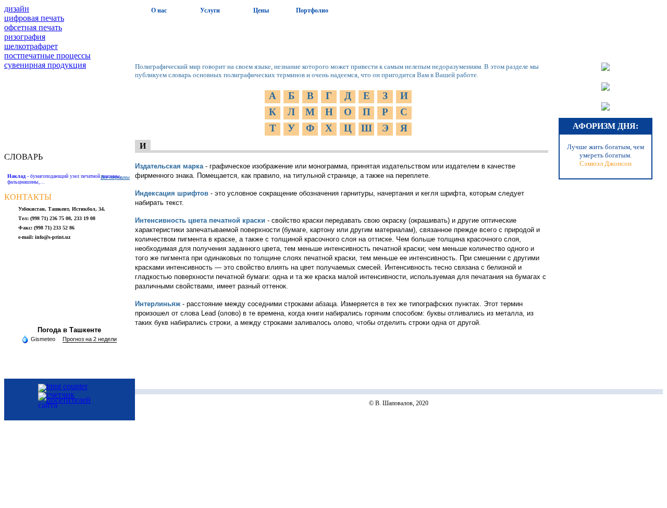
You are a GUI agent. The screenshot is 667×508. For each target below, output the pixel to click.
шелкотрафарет (31, 46)
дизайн (16, 8)
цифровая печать (34, 18)
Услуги (210, 10)
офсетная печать (33, 27)
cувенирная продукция (45, 65)
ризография (24, 36)
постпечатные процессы (47, 55)
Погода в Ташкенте (69, 330)
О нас (159, 10)
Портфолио (312, 10)
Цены (261, 10)
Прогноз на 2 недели (90, 339)
